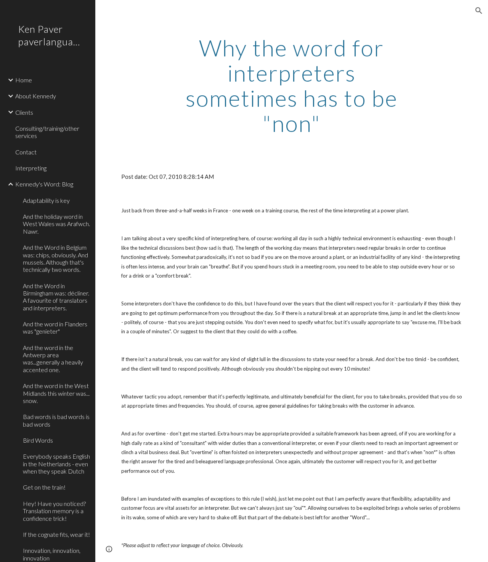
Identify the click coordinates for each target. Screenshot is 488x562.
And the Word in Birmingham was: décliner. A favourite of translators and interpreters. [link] (56, 297)
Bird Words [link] (38, 440)
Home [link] (23, 79)
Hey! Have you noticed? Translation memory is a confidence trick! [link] (54, 511)
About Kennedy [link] (35, 96)
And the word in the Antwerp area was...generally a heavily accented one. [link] (53, 358)
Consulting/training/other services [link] (47, 132)
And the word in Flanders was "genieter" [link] (55, 327)
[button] (479, 11)
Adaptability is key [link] (46, 200)
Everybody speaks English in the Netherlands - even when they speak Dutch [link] (56, 464)
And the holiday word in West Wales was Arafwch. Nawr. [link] (56, 224)
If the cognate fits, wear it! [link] (56, 534)
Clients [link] (24, 112)
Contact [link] (26, 152)
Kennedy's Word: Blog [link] (44, 184)
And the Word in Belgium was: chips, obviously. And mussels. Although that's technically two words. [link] (55, 258)
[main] (291, 85)
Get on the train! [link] (44, 487)
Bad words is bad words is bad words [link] (56, 420)
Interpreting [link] (31, 168)
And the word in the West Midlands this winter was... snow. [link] (56, 393)
